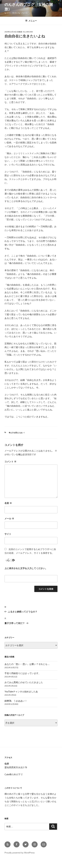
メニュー (32, 20)
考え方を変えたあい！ (17, 433)
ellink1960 (28, 32)
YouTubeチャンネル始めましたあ (21, 691)
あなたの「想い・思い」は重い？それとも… (27, 664)
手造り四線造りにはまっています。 (23, 673)
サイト (8, 534)
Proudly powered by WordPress (20, 852)
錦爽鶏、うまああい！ (16, 701)
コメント (10, 461)
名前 (8, 503)
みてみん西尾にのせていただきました (24, 682)
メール (9, 518)
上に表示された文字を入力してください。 (26, 568)
